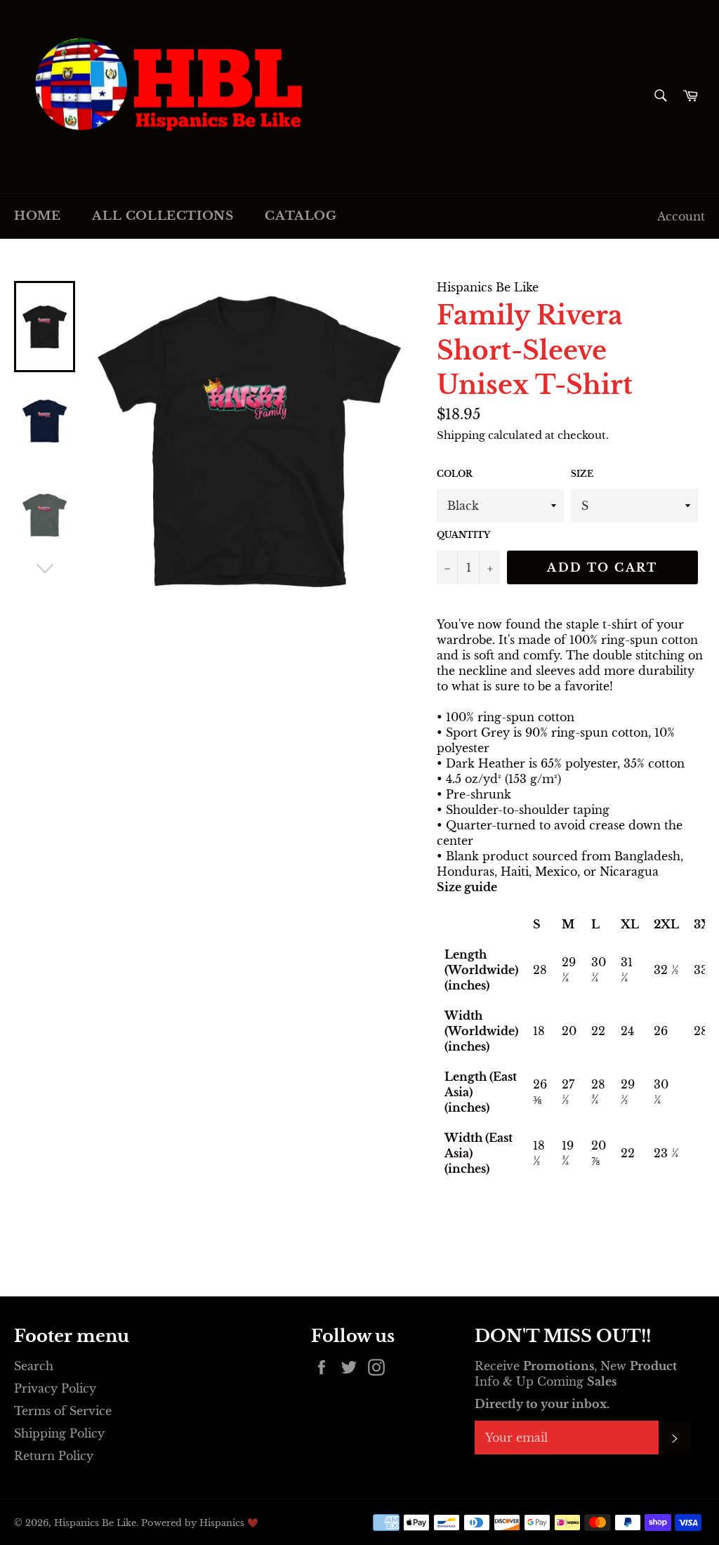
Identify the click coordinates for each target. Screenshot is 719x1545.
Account (681, 216)
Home (37, 216)
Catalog (300, 216)
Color (455, 473)
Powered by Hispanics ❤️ (199, 1523)
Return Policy (53, 1456)
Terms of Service (63, 1411)
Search (33, 1366)
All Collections (162, 216)
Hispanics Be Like (95, 1523)
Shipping (461, 435)
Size (582, 473)
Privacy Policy (55, 1388)
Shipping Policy (59, 1433)
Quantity (463, 535)
